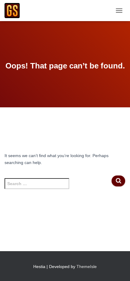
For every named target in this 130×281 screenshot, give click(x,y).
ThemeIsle (86, 266)
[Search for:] (58, 186)
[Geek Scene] (14, 10)
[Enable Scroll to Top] (118, 268)
